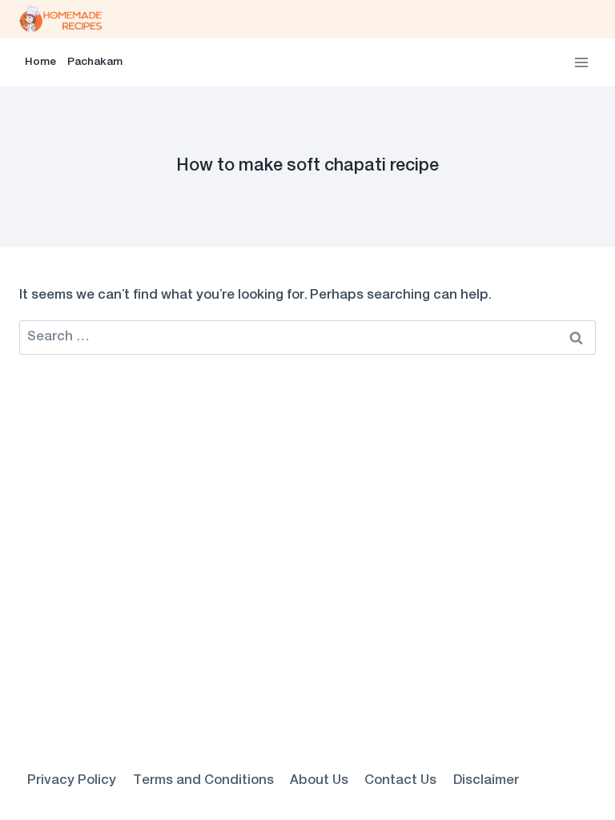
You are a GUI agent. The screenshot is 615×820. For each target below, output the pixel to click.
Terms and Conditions (203, 781)
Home (40, 62)
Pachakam (95, 62)
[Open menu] (581, 62)
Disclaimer (486, 781)
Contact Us (400, 781)
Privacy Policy (71, 781)
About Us (319, 781)
